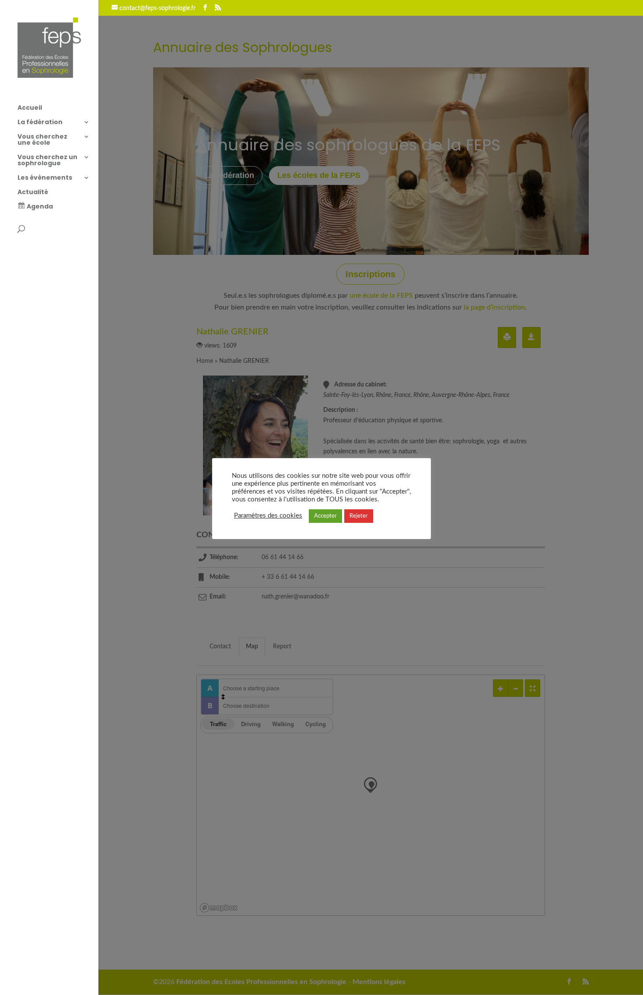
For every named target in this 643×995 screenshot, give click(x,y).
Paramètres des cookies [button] (268, 515)
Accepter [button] (325, 516)
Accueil (29, 108)
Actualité (32, 192)
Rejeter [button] (358, 516)
